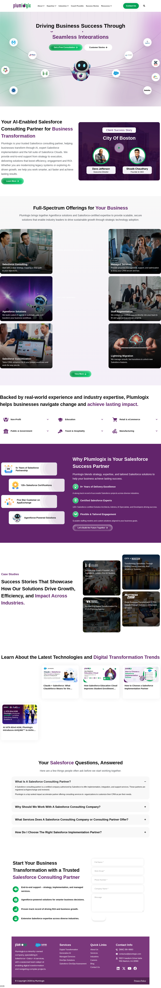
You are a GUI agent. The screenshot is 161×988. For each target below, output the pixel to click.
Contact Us (95, 967)
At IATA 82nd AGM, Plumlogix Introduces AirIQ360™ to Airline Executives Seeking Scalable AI (19, 730)
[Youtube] (129, 968)
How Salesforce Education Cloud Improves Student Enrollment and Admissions (100, 688)
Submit (99, 918)
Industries (94, 957)
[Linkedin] (118, 968)
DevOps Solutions (67, 960)
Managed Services (67, 957)
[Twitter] (124, 968)
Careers (93, 960)
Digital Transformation (69, 950)
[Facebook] (135, 968)
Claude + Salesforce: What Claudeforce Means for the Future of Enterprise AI (56, 688)
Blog (92, 964)
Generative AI (65, 953)
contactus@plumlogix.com (130, 954)
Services (94, 953)
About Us (94, 950)
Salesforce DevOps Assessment (73, 964)
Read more (50, 694)
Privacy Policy (140, 981)
